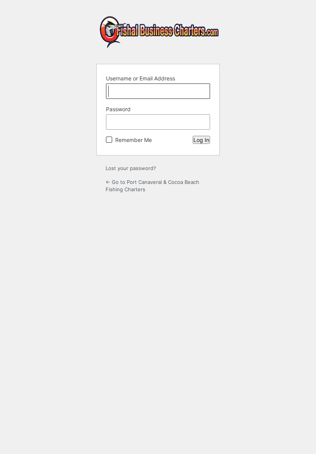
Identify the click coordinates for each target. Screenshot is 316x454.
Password (118, 109)
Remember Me (133, 140)
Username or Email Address (140, 78)
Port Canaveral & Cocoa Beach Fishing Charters (159, 35)
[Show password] (202, 122)
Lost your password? (131, 168)
